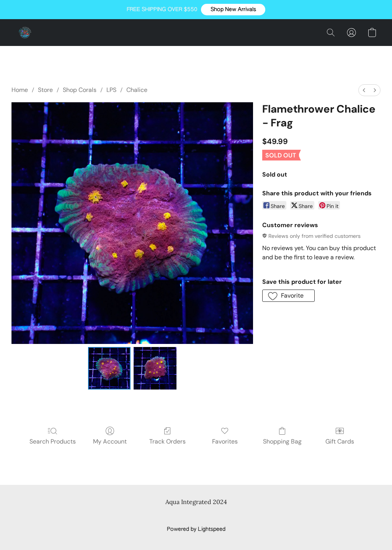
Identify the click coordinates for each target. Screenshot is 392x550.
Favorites (225, 441)
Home (19, 90)
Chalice (136, 90)
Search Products (52, 441)
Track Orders (167, 441)
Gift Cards (339, 441)
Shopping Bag (282, 441)
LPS (111, 90)
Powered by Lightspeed (196, 529)
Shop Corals (79, 90)
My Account (110, 441)
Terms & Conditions (175, 516)
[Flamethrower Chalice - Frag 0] (109, 368)
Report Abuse (225, 516)
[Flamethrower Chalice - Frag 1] (155, 368)
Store (45, 90)
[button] (233, 9)
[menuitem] (364, 90)
